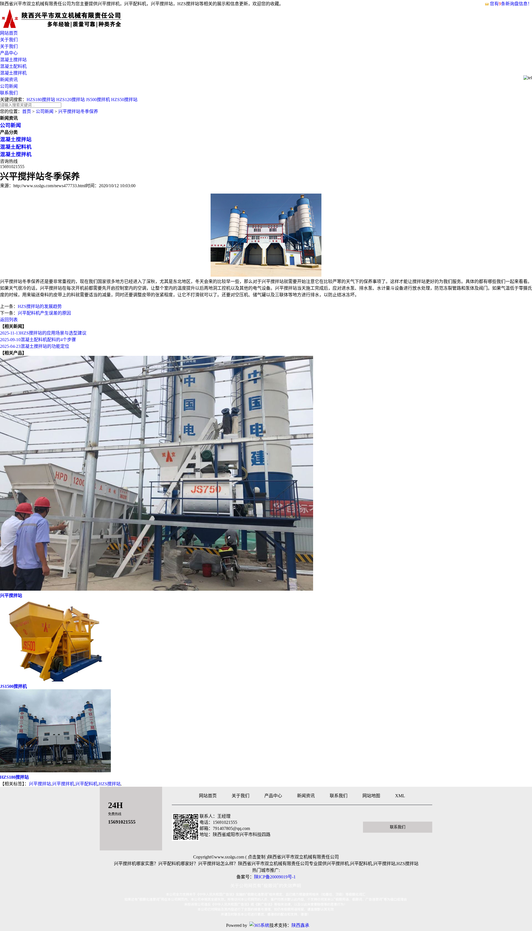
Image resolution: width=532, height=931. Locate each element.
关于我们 (9, 39)
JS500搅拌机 (98, 99)
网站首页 (9, 33)
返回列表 (9, 319)
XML (400, 795)
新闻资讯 (9, 79)
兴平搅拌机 (63, 783)
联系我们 (9, 93)
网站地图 (371, 795)
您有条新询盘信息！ (511, 3)
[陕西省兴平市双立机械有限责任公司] (69, 26)
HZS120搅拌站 (70, 99)
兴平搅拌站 (40, 783)
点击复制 (256, 857)
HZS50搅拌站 (124, 99)
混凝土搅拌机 (13, 73)
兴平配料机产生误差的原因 (44, 313)
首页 (26, 111)
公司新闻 (9, 86)
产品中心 (9, 53)
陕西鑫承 (300, 925)
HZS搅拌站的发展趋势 (40, 306)
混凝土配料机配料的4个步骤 (38, 339)
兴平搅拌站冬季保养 (78, 111)
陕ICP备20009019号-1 (275, 877)
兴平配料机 (86, 783)
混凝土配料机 (13, 66)
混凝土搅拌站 (13, 59)
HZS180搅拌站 (41, 99)
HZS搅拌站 (110, 783)
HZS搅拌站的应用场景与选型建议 (43, 333)
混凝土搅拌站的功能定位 (34, 346)
